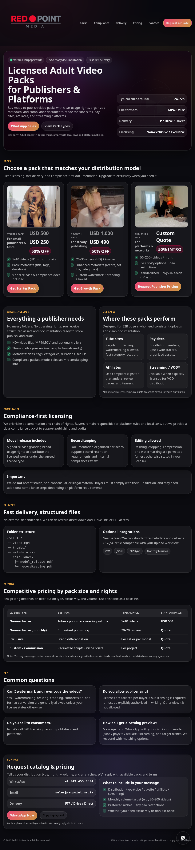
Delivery (121, 23)
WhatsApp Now (22, 815)
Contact (154, 23)
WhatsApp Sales (23, 126)
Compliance (101, 23)
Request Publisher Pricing (158, 286)
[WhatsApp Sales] (183, 838)
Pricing (137, 23)
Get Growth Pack (87, 288)
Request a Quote (177, 23)
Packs (83, 23)
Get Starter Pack (23, 288)
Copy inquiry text (53, 815)
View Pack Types (57, 126)
